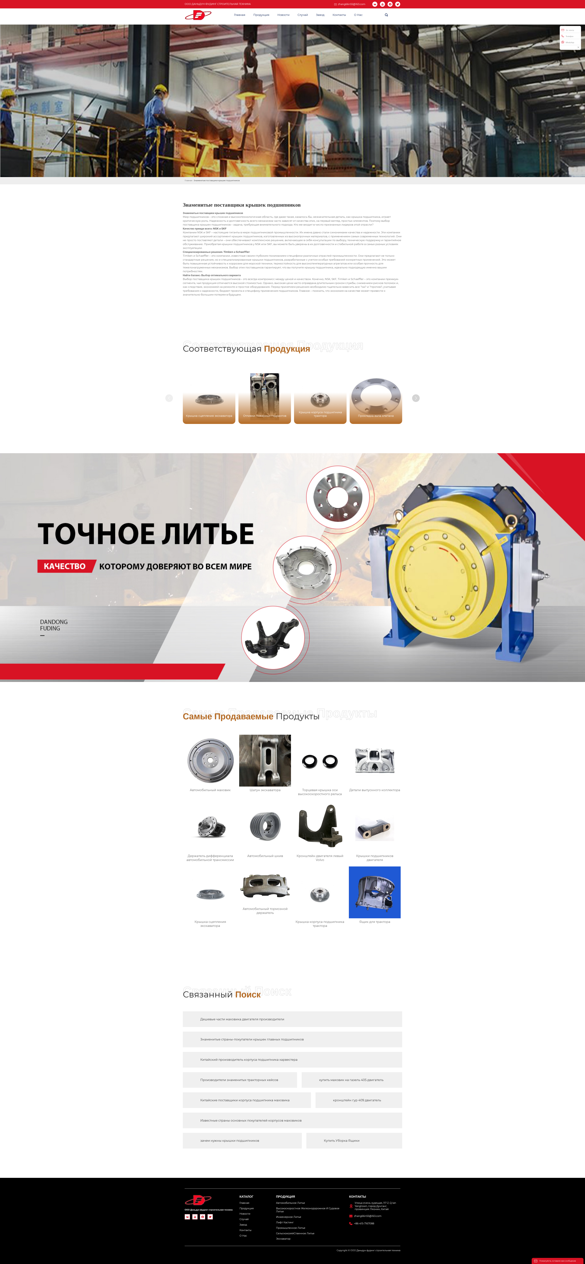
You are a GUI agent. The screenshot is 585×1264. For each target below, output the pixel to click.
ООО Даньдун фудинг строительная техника (218, 4)
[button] (416, 398)
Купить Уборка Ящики (342, 1140)
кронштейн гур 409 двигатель (357, 1100)
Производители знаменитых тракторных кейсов (239, 1080)
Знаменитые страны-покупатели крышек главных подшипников (252, 1039)
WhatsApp (570, 42)
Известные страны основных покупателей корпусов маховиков (251, 1120)
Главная (188, 180)
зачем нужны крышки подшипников (229, 1140)
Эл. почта (570, 30)
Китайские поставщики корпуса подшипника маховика (245, 1100)
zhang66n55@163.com (351, 4)
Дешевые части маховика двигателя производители (242, 1019)
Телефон (569, 36)
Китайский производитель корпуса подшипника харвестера (249, 1059)
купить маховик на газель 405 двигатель (351, 1080)
